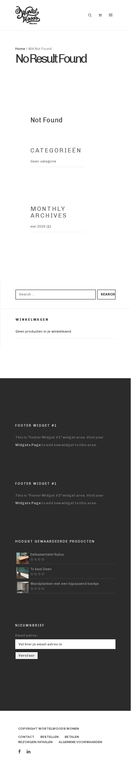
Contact (26, 736)
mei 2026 (38, 227)
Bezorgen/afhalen (35, 742)
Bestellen (49, 736)
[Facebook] (19, 751)
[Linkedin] (28, 751)
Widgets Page (28, 445)
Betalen (72, 736)
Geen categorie (43, 161)
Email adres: (26, 635)
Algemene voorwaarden (80, 742)
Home (20, 48)
